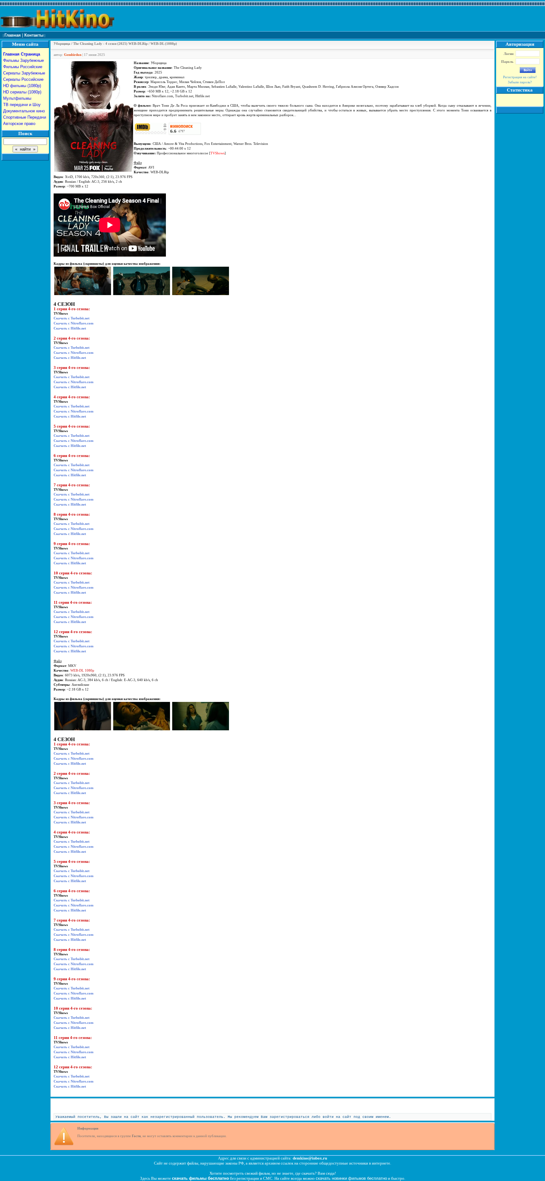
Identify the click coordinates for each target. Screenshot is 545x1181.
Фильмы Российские (22, 66)
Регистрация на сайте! (520, 77)
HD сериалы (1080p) (22, 92)
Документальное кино (24, 111)
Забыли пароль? (520, 82)
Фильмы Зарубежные (23, 60)
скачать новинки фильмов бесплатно (351, 1178)
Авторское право (19, 123)
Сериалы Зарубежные (24, 73)
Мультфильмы (17, 98)
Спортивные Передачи (24, 117)
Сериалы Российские (23, 79)
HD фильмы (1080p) (22, 85)
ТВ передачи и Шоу (22, 104)
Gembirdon (72, 54)
